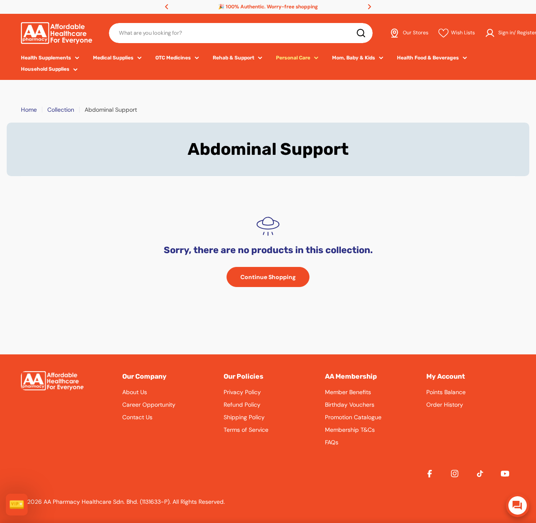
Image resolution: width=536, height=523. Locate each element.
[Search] (361, 33)
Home (29, 109)
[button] (167, 7)
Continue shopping (268, 277)
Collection (60, 109)
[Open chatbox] (517, 505)
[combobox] (241, 33)
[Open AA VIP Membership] (17, 504)
